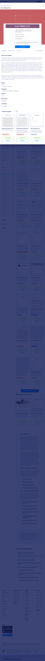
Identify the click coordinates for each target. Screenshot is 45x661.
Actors (3, 95)
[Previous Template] (13, 46)
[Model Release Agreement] (22, 120)
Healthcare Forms (5, 134)
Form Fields (19, 50)
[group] (8, 128)
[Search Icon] (43, 6)
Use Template (22, 46)
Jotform (5, 106)
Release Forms (9, 5)
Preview (8, 140)
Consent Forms (34, 134)
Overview (4, 50)
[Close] (43, 1)
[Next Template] (31, 46)
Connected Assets (11, 50)
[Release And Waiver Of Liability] (8, 120)
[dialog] (22, 330)
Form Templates (3, 5)
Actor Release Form (6, 8)
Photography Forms (20, 134)
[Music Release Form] (37, 120)
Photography (4, 100)
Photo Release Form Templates (7, 90)
